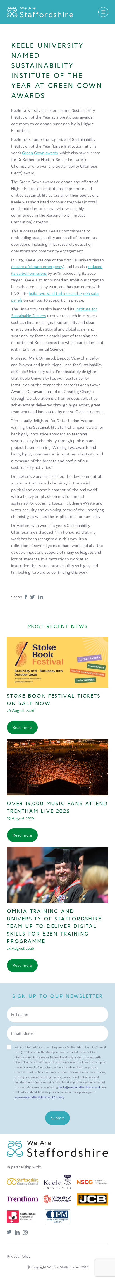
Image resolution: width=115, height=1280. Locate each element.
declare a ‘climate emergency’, (37, 266)
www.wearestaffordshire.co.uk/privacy (39, 1097)
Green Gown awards (40, 152)
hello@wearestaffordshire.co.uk (79, 1087)
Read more (22, 727)
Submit (57, 1117)
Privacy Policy (18, 1256)
